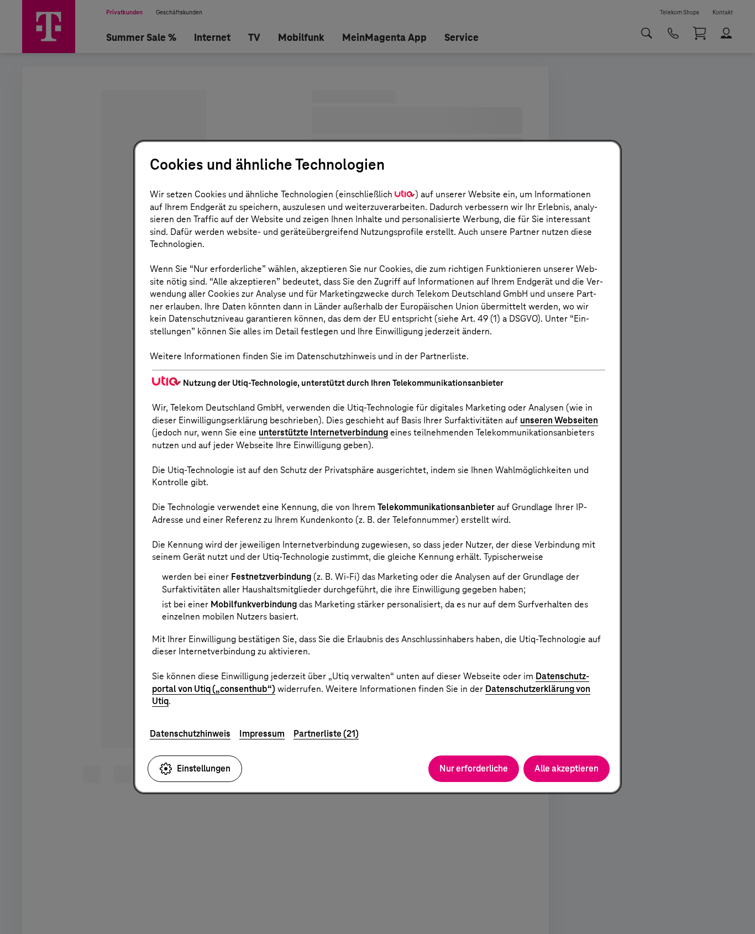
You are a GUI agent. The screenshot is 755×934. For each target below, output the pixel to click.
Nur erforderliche (473, 768)
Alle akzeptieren (566, 768)
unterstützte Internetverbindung (323, 432)
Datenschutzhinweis (190, 733)
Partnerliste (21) (326, 733)
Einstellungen (203, 768)
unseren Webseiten (559, 420)
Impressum (262, 733)
